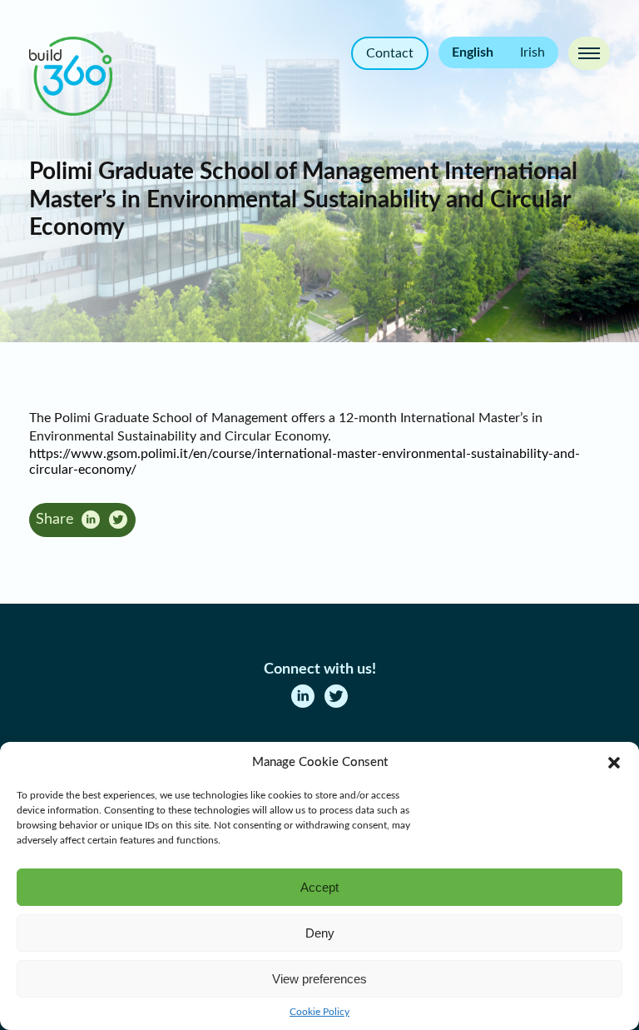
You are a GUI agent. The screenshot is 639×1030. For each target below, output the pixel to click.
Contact (390, 53)
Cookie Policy (319, 1012)
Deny (319, 933)
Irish (532, 52)
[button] (614, 762)
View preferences (319, 979)
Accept (319, 887)
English (472, 52)
